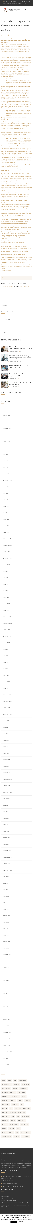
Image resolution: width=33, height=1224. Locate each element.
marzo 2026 (6, 409)
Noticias (6, 332)
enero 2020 (6, 844)
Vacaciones (25, 1137)
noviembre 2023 (7, 545)
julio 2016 (5, 1058)
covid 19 (4, 1100)
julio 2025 (5, 454)
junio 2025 (5, 461)
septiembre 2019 (7, 870)
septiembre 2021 (7, 714)
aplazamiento (6, 1084)
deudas (13, 1100)
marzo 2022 (6, 675)
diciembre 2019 (7, 850)
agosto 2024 (6, 487)
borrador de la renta (8, 1092)
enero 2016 (6, 1065)
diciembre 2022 (7, 617)
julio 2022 (5, 649)
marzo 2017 (6, 1013)
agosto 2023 (6, 565)
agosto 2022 (6, 643)
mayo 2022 (6, 662)
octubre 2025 (6, 441)
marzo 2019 (6, 909)
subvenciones (25, 1132)
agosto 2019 (6, 876)
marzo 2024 (6, 519)
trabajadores (6, 1137)
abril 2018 (5, 928)
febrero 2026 (6, 415)
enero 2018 (6, 948)
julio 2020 (5, 805)
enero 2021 (6, 766)
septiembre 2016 (7, 1052)
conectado (17, 286)
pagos (13, 1120)
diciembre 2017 (7, 954)
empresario (5, 1104)
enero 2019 (6, 922)
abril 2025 (5, 467)
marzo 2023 (6, 597)
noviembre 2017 (7, 961)
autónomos (6, 1088)
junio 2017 (5, 993)
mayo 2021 (6, 740)
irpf (13, 1116)
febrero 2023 (6, 604)
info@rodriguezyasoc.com (10, 1183)
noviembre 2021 (7, 701)
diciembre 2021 (7, 695)
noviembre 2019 (7, 857)
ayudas (15, 1088)
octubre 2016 (6, 1045)
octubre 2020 (6, 786)
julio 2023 (5, 571)
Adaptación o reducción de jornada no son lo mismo (19, 383)
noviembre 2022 (7, 623)
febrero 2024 (6, 526)
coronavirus (15, 1096)
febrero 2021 (6, 760)
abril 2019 (5, 902)
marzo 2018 (6, 935)
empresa (27, 1100)
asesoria (16, 1084)
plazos (4, 1124)
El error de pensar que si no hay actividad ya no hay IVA (18, 366)
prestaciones (14, 1124)
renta (18, 1128)
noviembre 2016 (7, 1039)
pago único (21, 1120)
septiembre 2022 (7, 636)
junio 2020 (5, 811)
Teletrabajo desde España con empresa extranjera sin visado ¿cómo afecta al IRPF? (19, 357)
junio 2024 (6, 500)
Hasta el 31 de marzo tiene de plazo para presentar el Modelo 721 (19, 375)
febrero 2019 (6, 915)
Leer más (20, 1222)
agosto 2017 (6, 980)
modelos (5, 1120)
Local (5, 326)
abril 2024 (5, 513)
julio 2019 (5, 883)
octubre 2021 (6, 708)
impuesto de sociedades (22, 1108)
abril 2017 (5, 1006)
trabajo (16, 1137)
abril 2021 (5, 747)
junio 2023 (5, 578)
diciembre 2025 (7, 428)
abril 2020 (5, 824)
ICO (11, 1108)
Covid (23, 1096)
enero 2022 (6, 688)
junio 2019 (5, 889)
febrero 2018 (6, 941)
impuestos (5, 1116)
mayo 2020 (6, 818)
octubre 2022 (6, 630)
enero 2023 (6, 610)
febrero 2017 (6, 1019)
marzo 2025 (6, 474)
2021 (15, 1080)
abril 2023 (5, 591)
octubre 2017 (6, 967)
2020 (9, 1080)
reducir (11, 1128)
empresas (15, 1104)
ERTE (22, 1104)
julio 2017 (5, 987)
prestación (24, 1124)
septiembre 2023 (7, 558)
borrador (24, 1088)
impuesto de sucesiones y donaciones (13, 1112)
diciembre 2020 (7, 773)
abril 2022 (5, 669)
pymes (4, 1128)
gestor (4, 1108)
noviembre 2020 (7, 779)
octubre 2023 (6, 552)
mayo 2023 (6, 584)
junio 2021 (5, 734)
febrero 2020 (6, 837)
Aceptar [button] (13, 1222)
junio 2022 (5, 656)
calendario (22, 1092)
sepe (17, 1132)
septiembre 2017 (7, 974)
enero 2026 (6, 422)
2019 (3, 1080)
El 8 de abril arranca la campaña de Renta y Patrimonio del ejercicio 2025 (20, 348)
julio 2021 (5, 727)
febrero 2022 (6, 682)
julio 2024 (5, 493)
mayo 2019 (6, 896)
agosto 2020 (6, 799)
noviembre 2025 (7, 435)
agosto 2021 (6, 721)
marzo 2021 (6, 753)
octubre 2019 (6, 863)
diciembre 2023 (7, 539)
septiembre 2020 (7, 792)
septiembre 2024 (7, 480)
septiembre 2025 (7, 448)
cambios (4, 1096)
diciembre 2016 (7, 1032)
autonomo (25, 1084)
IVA (18, 1116)
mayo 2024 (6, 506)
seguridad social (7, 1132)
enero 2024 (6, 532)
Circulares (7, 278)
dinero (20, 1100)
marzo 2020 (6, 831)
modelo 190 (25, 1116)
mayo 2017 (6, 1000)
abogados (22, 1080)
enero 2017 (6, 1026)
